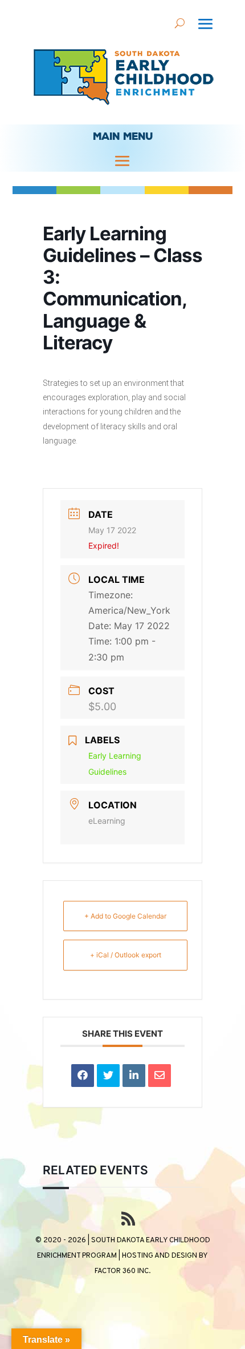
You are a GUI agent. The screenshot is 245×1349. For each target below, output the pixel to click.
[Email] (159, 1075)
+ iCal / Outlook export (125, 955)
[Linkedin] (133, 1075)
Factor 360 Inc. (122, 1271)
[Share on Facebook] (82, 1075)
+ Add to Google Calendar (125, 916)
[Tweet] (108, 1075)
